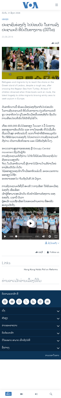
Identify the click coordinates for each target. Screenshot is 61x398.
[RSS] (33, 302)
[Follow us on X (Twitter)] (26, 302)
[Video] (21, 394)
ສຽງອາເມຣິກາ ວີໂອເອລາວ (19, 216)
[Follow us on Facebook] (5, 302)
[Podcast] (40, 302)
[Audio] (36, 394)
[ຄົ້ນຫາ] (51, 394)
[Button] (55, 43)
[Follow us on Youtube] (12, 302)
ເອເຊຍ (5, 19)
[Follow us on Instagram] (19, 302)
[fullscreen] (56, 236)
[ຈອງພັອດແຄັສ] (47, 302)
